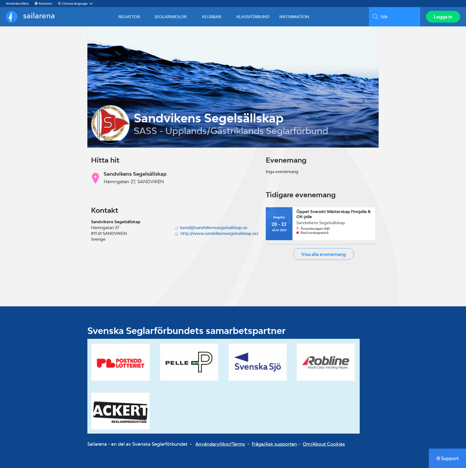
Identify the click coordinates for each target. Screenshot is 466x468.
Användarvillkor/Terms (220, 444)
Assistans (45, 3)
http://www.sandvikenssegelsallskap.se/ (219, 233)
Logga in (443, 16)
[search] (394, 16)
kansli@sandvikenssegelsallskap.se (213, 227)
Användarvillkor (17, 3)
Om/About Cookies (324, 444)
